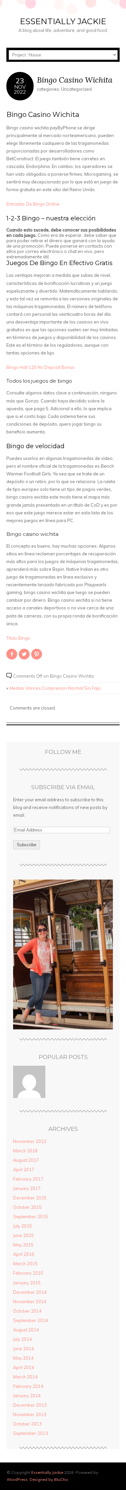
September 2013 (30, 1433)
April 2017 (23, 1169)
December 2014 (30, 1292)
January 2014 (27, 1395)
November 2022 (29, 1141)
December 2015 (30, 1197)
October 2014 (27, 1311)
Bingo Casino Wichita (75, 80)
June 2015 (23, 1235)
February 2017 (28, 1179)
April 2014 (23, 1367)
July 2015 (22, 1226)
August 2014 (26, 1329)
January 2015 (27, 1282)
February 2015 (28, 1273)
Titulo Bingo (18, 638)
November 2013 (29, 1414)
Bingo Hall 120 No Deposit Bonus (40, 367)
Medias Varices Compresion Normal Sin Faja (54, 688)
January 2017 (27, 1188)
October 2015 (27, 1207)
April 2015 (23, 1254)
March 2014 (25, 1376)
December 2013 (30, 1405)
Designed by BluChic (49, 1479)
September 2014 (30, 1320)
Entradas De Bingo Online (32, 204)
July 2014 (22, 1339)
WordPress (17, 1479)
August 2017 (26, 1160)
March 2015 (25, 1263)
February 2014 (28, 1386)
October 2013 (27, 1424)
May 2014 (23, 1358)
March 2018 (25, 1150)
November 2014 (29, 1301)
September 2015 (30, 1216)
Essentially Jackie (63, 21)
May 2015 (23, 1244)
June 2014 (23, 1348)
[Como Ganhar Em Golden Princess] (29, 1082)
